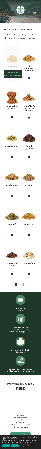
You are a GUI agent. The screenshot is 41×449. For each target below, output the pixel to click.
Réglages (24, 446)
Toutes (9, 35)
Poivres (33, 35)
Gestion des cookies (22, 427)
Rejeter (15, 446)
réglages (28, 442)
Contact (22, 415)
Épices (16, 35)
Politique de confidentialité (22, 425)
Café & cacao (21, 38)
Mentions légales (22, 417)
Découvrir (29, 74)
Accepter (6, 446)
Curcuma (13, 66)
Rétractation (22, 422)
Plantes (10, 38)
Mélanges (24, 35)
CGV (22, 420)
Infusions (32, 38)
